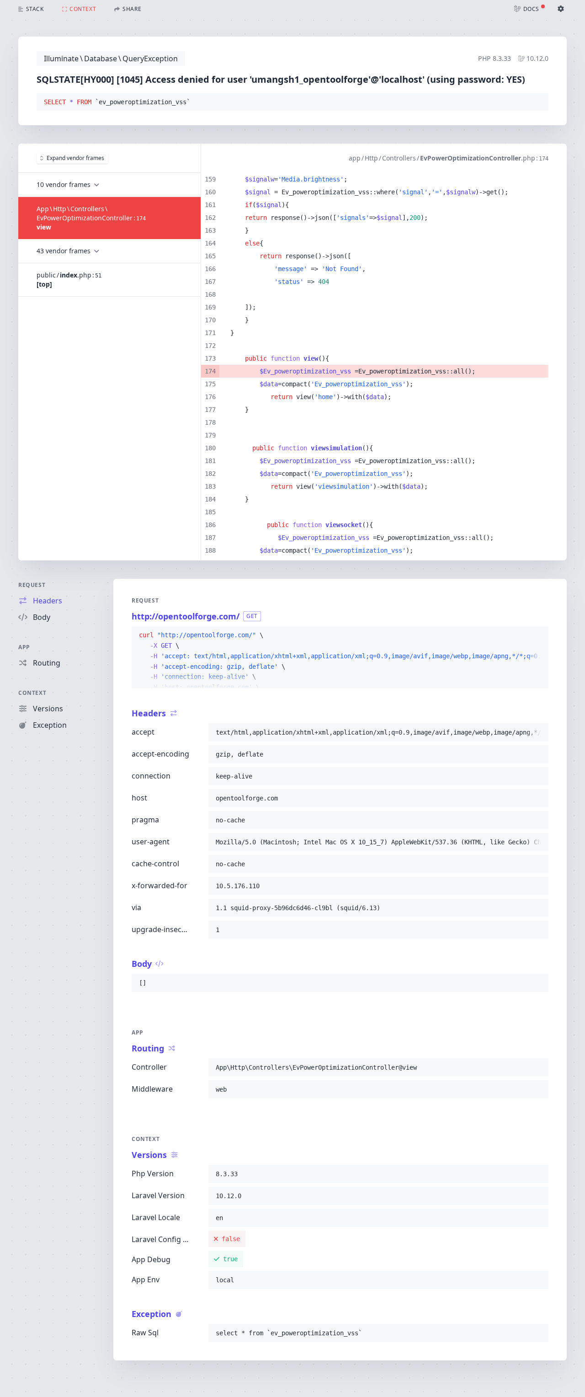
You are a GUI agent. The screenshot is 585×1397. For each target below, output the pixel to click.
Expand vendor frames (75, 158)
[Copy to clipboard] (537, 102)
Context (32, 693)
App (24, 647)
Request (31, 585)
